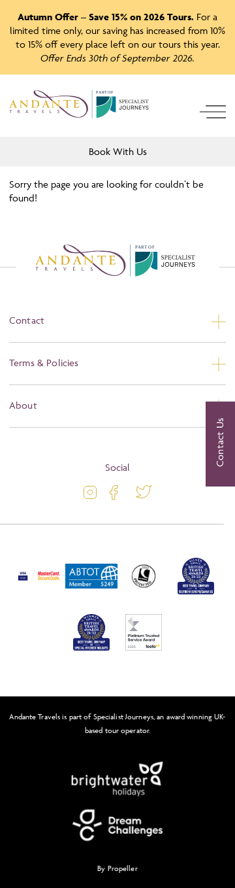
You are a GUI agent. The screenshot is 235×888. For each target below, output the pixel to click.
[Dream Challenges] (117, 825)
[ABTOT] (91, 591)
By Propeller (117, 868)
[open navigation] (213, 112)
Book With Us (118, 151)
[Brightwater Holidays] (117, 779)
